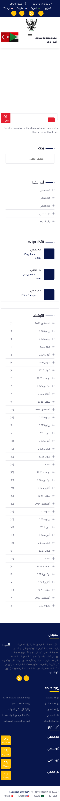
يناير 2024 (30, 559)
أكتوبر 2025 (30, 394)
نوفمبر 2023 (30, 574)
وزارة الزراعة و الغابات (19, 709)
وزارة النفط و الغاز (21, 703)
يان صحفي (44, 213)
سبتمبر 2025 (30, 402)
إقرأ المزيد (54, 672)
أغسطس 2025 (30, 409)
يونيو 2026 (30, 339)
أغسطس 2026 (30, 323)
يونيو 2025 (30, 425)
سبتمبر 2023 (30, 590)
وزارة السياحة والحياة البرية (16, 698)
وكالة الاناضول (51, 721)
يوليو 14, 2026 (28, 295)
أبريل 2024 (30, 535)
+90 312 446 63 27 (41, 3)
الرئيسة (52, 97)
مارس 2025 (30, 449)
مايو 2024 (30, 527)
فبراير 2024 (30, 551)
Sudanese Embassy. (19, 791)
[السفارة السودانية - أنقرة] (31, 24)
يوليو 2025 (30, 417)
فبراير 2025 (30, 457)
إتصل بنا (48, 8)
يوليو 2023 (30, 606)
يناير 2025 (30, 464)
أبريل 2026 (30, 355)
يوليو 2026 (30, 331)
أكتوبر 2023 (30, 582)
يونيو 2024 (30, 519)
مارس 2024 (30, 543)
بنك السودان (53, 715)
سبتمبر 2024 (30, 496)
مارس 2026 (30, 362)
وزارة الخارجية (52, 698)
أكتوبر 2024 (30, 488)
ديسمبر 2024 (30, 472)
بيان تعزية (45, 221)
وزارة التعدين (52, 709)
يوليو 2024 (30, 511)
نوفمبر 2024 (30, 480)
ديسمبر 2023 (30, 566)
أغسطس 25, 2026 (32, 256)
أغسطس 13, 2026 (32, 276)
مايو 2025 (30, 433)
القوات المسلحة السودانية (17, 721)
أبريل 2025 (30, 441)
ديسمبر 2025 (30, 378)
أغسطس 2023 (30, 598)
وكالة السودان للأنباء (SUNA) (15, 715)
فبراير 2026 (30, 370)
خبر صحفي (45, 190)
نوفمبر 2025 (30, 386)
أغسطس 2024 (30, 504)
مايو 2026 (30, 347)
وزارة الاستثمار (52, 703)
